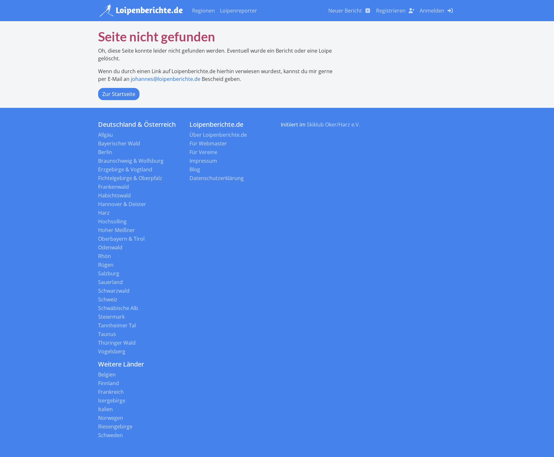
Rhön (104, 256)
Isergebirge (111, 400)
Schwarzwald (114, 290)
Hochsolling (112, 221)
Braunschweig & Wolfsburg (131, 160)
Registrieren (391, 10)
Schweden (110, 435)
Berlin (105, 152)
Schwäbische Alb (118, 308)
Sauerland (110, 282)
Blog (194, 169)
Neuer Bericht (345, 10)
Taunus (107, 334)
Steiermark (111, 316)
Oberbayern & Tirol (121, 238)
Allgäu (105, 134)
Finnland (108, 383)
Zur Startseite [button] (118, 94)
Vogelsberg (111, 351)
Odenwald (110, 247)
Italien (105, 409)
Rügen (105, 264)
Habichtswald (114, 195)
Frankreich (111, 391)
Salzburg (108, 273)
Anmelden (432, 10)
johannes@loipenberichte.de (165, 78)
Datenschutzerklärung (216, 178)
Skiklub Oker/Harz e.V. (333, 124)
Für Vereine (203, 152)
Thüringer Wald (117, 342)
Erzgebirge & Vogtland (125, 169)
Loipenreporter (238, 10)
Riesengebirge (115, 426)
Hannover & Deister (122, 204)
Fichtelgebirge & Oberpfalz (130, 178)
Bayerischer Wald (119, 143)
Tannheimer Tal (117, 325)
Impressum (203, 160)
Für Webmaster (208, 143)
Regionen (203, 10)
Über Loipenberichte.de (218, 134)
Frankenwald (113, 186)
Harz (104, 212)
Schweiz (107, 299)
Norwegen (110, 417)
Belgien (107, 374)
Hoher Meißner (116, 230)
